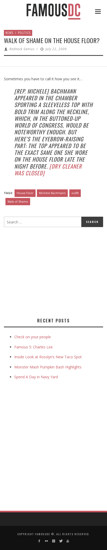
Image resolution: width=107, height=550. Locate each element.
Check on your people (33, 336)
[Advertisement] (47, 271)
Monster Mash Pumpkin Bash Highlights (48, 367)
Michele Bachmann (52, 193)
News (9, 32)
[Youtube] (67, 541)
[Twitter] (60, 541)
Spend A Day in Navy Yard (36, 376)
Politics (24, 32)
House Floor (25, 193)
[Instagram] (53, 541)
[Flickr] (46, 541)
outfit (75, 193)
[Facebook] (39, 541)
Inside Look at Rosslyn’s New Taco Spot (48, 356)
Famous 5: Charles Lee (33, 346)
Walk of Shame (18, 201)
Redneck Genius (22, 49)
